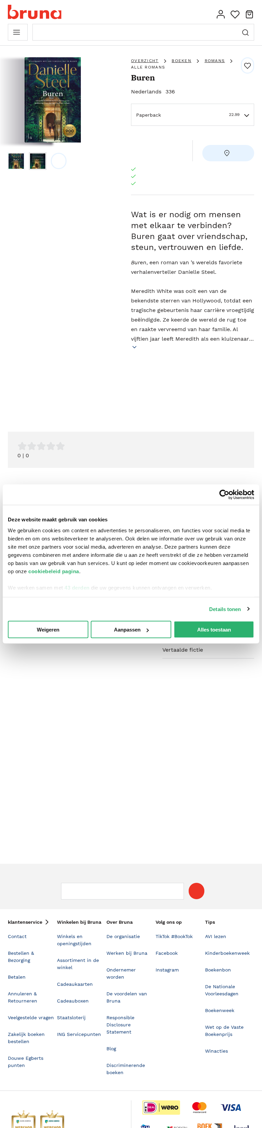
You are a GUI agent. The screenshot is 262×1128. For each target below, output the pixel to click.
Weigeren (48, 630)
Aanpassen (127, 630)
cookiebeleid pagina (53, 571)
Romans (215, 60)
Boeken (181, 60)
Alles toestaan (214, 630)
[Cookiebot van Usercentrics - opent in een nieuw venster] (224, 495)
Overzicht (145, 60)
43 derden (77, 587)
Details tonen (225, 609)
